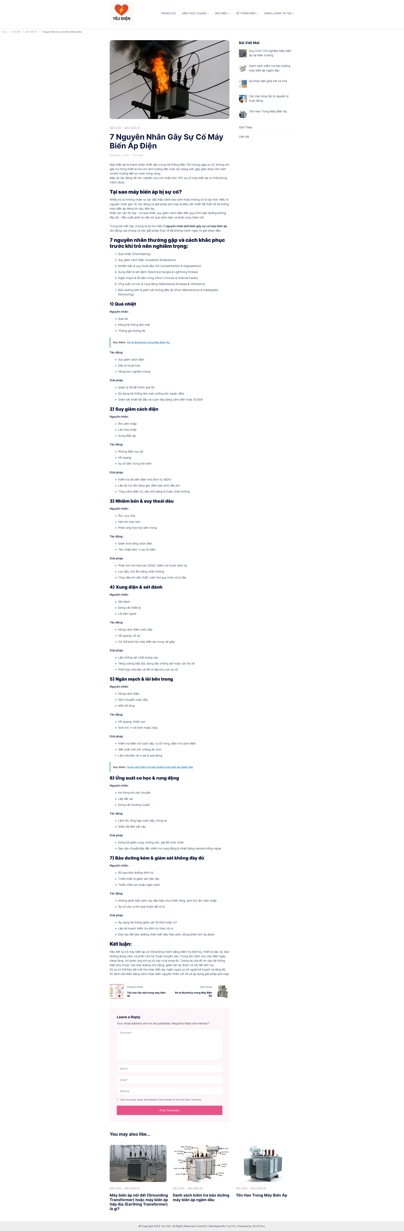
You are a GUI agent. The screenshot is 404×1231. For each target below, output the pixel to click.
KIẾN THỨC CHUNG (194, 13)
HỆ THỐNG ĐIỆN (245, 13)
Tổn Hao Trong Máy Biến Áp (261, 1195)
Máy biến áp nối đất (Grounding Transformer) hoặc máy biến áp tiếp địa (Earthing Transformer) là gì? (139, 1202)
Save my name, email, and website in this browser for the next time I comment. (161, 1099)
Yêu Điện (166, 1226)
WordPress (258, 1226)
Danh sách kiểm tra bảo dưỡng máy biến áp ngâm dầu (201, 1197)
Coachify (231, 1226)
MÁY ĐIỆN (221, 13)
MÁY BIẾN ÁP (132, 127)
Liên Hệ (244, 136)
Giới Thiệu (245, 127)
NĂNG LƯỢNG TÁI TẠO (278, 13)
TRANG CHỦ (168, 13)
